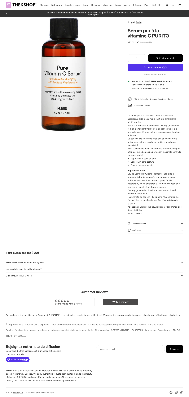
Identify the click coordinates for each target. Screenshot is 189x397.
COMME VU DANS (120, 330)
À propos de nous (14, 324)
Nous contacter (155, 324)
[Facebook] (171, 392)
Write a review (120, 302)
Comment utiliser (139, 223)
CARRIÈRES (137, 330)
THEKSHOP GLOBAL (16, 336)
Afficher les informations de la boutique (150, 88)
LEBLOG (176, 330)
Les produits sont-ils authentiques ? (23, 269)
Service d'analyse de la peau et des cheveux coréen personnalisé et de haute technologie (49, 330)
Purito (138, 22)
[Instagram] (176, 392)
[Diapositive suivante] (180, 13)
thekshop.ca (18, 392)
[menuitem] (146, 5)
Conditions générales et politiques (40, 392)
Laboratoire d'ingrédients (157, 330)
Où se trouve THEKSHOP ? (19, 275)
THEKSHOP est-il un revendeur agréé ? (25, 262)
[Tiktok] (181, 392)
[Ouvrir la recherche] (167, 5)
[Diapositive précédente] (7, 13)
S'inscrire (174, 349)
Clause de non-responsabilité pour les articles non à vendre (117, 324)
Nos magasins (102, 330)
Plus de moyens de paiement (155, 74)
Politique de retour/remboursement (69, 324)
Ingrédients (136, 230)
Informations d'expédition (37, 324)
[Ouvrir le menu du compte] (173, 5)
